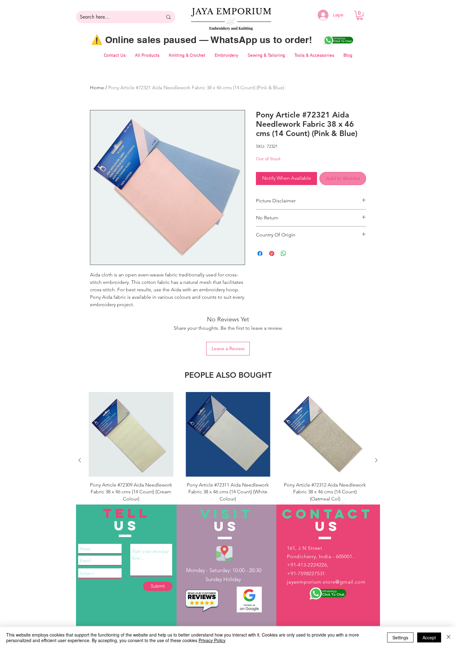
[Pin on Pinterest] (271, 253)
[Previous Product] (79, 460)
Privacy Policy (212, 640)
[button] (359, 15)
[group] (228, 460)
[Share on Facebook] (260, 253)
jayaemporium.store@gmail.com (326, 582)
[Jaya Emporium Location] (224, 553)
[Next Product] (376, 460)
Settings (400, 637)
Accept (429, 637)
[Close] (448, 637)
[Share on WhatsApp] (283, 253)
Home (97, 87)
